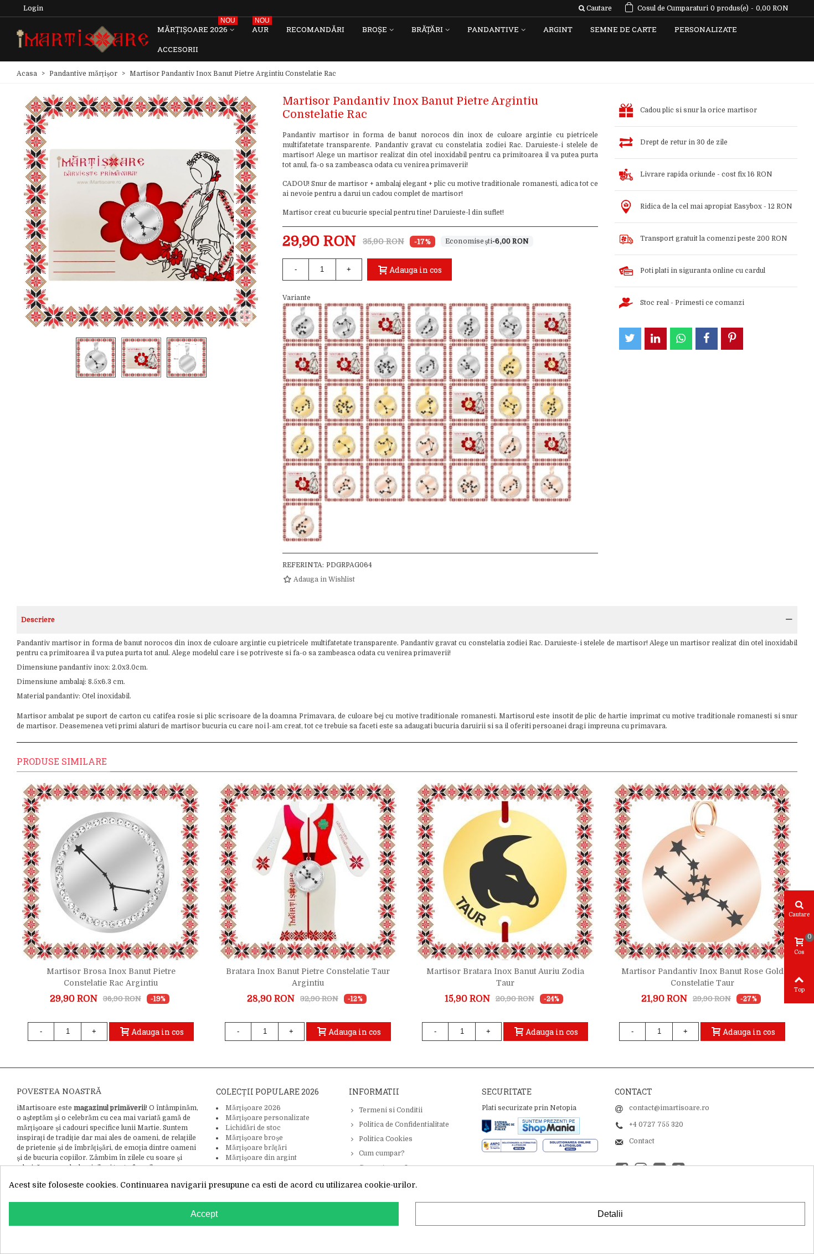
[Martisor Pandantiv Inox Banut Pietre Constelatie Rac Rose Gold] (427, 482)
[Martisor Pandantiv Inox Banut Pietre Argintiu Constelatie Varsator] (302, 323)
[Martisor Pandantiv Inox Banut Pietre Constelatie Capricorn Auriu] (302, 442)
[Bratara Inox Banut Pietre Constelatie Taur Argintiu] (307, 871)
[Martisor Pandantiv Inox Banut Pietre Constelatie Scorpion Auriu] (302, 402)
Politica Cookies (386, 1139)
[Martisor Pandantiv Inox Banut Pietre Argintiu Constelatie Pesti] (302, 362)
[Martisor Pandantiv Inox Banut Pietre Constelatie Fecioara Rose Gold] (551, 442)
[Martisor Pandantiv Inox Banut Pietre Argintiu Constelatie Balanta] (344, 323)
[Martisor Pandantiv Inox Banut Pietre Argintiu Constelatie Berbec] (385, 323)
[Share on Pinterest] (732, 339)
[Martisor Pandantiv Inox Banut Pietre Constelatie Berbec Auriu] (344, 442)
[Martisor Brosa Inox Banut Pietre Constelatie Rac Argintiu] (110, 871)
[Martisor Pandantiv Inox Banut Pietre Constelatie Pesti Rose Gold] (385, 482)
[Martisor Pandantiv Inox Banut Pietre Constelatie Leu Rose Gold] (344, 482)
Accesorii (177, 49)
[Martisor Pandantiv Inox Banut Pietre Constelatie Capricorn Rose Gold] (510, 442)
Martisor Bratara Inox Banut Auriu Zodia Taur (505, 977)
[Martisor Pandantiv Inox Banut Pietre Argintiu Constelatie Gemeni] (510, 323)
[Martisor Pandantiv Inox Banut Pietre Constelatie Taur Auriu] (551, 362)
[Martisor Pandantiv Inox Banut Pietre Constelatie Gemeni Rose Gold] (302, 482)
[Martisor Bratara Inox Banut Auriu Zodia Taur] (505, 871)
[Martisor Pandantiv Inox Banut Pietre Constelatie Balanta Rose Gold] (427, 442)
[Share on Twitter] (630, 339)
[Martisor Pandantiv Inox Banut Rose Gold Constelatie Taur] (702, 871)
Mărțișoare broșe (254, 1138)
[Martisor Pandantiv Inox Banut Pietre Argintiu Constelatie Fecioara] (468, 323)
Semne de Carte (623, 29)
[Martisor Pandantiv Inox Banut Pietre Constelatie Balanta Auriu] (385, 442)
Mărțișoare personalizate (267, 1118)
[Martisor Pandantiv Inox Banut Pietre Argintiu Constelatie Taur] (468, 362)
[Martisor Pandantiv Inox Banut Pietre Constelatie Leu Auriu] (468, 402)
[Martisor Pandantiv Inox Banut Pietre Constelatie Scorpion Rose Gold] (510, 482)
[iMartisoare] (82, 39)
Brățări (427, 29)
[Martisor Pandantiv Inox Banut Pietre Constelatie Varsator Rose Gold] (302, 522)
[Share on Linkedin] (656, 339)
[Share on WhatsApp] (681, 339)
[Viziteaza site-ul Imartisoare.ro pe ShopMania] (549, 1125)
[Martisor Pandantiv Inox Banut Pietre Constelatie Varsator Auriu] (510, 362)
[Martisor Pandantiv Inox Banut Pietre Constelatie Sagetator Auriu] (344, 402)
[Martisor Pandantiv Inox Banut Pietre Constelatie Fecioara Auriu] (551, 402)
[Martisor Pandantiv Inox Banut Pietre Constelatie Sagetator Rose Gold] (468, 482)
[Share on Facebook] (706, 339)
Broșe (374, 29)
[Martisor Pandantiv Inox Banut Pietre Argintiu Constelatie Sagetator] (385, 362)
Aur (261, 26)
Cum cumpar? (382, 1153)
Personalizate (705, 29)
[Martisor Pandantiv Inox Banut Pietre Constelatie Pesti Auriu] (427, 402)
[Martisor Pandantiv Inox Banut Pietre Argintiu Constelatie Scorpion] (427, 362)
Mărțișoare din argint (261, 1158)
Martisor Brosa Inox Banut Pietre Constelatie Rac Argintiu (111, 977)
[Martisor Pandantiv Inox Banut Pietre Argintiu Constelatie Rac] (344, 362)
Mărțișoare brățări (256, 1148)
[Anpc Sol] (570, 1145)
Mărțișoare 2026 (196, 26)
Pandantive (493, 29)
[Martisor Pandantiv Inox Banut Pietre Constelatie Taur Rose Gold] (551, 482)
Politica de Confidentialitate (404, 1124)
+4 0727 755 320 (656, 1124)
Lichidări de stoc (253, 1128)
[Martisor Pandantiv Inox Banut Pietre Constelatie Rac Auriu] (385, 402)
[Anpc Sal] (512, 1145)
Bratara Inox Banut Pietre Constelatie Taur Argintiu (308, 977)
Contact (642, 1141)
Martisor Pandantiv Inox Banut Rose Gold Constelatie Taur (702, 977)
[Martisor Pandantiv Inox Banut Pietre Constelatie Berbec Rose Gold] (468, 442)
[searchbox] (595, 8)
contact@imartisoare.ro (669, 1108)
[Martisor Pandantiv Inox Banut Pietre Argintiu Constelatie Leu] (551, 323)
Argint (558, 29)
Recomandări (315, 29)
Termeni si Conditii (391, 1110)
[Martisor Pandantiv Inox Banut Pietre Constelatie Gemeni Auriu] (510, 402)
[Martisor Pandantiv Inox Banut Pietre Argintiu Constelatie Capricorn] (427, 323)
